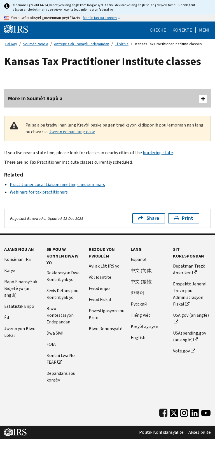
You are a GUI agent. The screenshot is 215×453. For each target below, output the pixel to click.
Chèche (158, 30)
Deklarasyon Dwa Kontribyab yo (63, 276)
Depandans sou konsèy (60, 376)
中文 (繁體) (142, 282)
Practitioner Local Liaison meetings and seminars (57, 184)
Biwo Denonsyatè (105, 329)
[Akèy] (16, 29)
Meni (204, 30)
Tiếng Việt (140, 315)
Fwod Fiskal (100, 299)
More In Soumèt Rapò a (35, 98)
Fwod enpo (99, 288)
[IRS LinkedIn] (194, 412)
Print (187, 218)
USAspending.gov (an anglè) (189, 336)
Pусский (139, 304)
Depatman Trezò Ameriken (189, 269)
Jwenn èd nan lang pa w (72, 132)
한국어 (137, 293)
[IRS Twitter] (174, 412)
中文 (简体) (142, 270)
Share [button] (152, 218)
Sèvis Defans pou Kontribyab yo (62, 294)
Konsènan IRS (17, 259)
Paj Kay (11, 44)
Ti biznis (121, 44)
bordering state (158, 153)
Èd (6, 317)
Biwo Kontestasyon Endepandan (60, 315)
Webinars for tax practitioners (39, 192)
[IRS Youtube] (206, 412)
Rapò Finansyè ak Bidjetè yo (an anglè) (20, 288)
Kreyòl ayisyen (144, 326)
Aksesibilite (199, 432)
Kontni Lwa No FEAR (60, 358)
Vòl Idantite (100, 277)
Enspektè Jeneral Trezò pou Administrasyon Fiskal (190, 294)
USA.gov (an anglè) (191, 315)
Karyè (9, 270)
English (138, 337)
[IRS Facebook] (163, 412)
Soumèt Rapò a (35, 44)
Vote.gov (181, 351)
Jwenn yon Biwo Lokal (20, 332)
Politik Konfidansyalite (161, 432)
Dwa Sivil (55, 333)
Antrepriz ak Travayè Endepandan (81, 44)
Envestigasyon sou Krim (106, 314)
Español (138, 259)
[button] (182, 30)
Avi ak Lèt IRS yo (104, 266)
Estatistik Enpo (19, 306)
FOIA (51, 344)
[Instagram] (184, 412)
